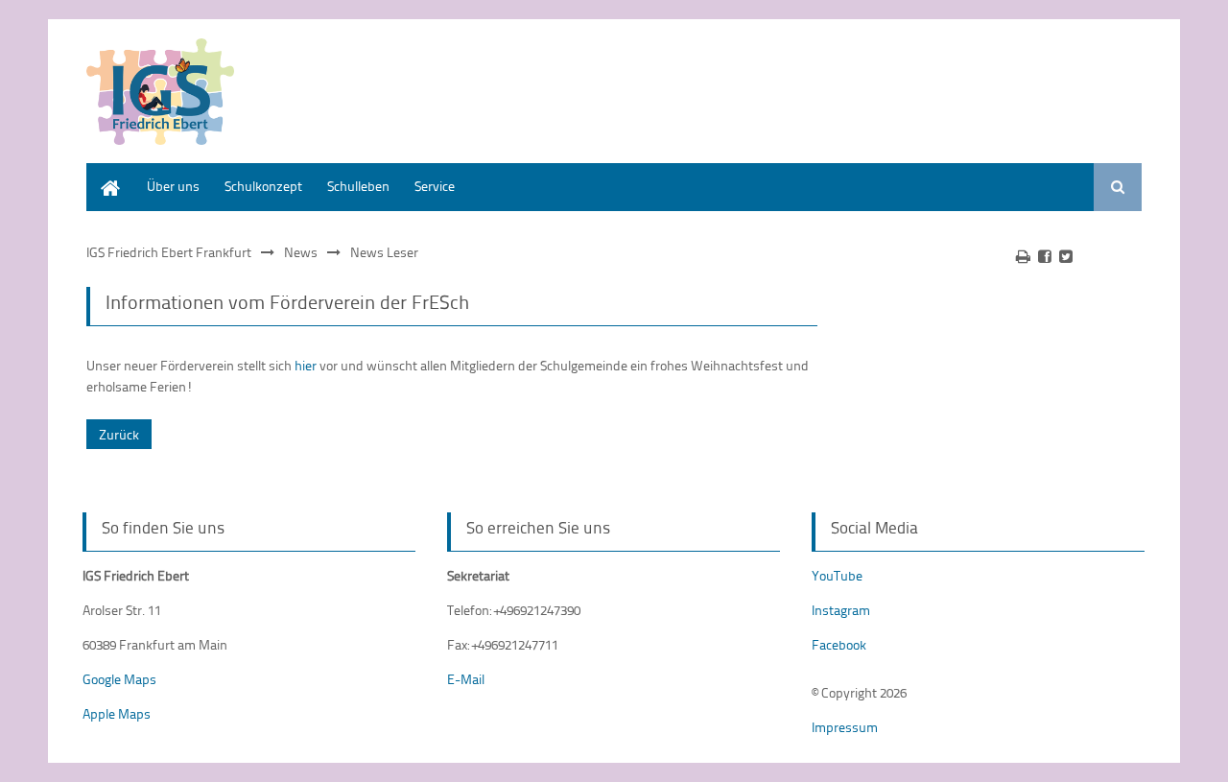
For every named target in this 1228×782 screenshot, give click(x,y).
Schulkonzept (263, 186)
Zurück (119, 434)
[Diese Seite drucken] (1023, 256)
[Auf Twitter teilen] (1066, 256)
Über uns (173, 186)
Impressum (845, 727)
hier (306, 365)
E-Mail (465, 679)
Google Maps (119, 679)
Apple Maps (117, 713)
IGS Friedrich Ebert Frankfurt (168, 252)
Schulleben (358, 186)
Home (103, 172)
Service (434, 186)
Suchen (1118, 187)
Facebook (839, 644)
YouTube (837, 575)
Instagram (841, 610)
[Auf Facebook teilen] (1044, 256)
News (301, 252)
